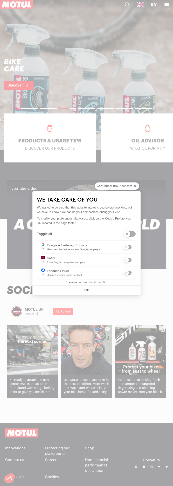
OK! (86, 290)
